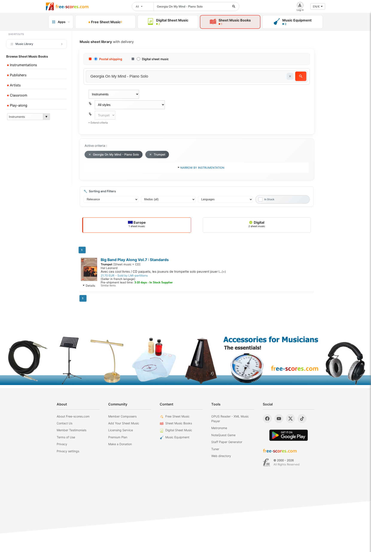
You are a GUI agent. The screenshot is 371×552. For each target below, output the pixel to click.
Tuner (215, 449)
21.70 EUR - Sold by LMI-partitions (124, 275)
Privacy (62, 444)
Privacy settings (68, 451)
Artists (15, 85)
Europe (137, 224)
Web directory (221, 456)
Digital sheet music (155, 59)
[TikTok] (302, 418)
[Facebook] (267, 418)
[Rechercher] (234, 6)
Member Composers (122, 416)
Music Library (24, 44)
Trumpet (159, 154)
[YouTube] (278, 418)
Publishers (17, 75)
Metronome (219, 428)
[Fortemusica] (266, 462)
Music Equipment (177, 437)
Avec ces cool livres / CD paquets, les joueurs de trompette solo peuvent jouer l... (163, 272)
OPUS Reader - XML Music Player (230, 418)
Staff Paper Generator (226, 442)
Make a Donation (120, 444)
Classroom (18, 95)
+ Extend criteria (98, 122)
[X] (290, 418)
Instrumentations (23, 65)
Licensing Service (120, 430)
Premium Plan (117, 437)
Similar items (108, 285)
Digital (256, 224)
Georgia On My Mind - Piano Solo (116, 154)
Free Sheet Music (177, 416)
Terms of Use (66, 437)
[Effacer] (290, 76)
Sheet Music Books (178, 423)
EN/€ (316, 6)
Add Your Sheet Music (123, 423)
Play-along (18, 105)
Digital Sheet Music (178, 430)
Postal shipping (110, 59)
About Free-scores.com (73, 416)
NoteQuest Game (223, 435)
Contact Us (64, 423)
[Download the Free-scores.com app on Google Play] (288, 435)
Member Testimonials (71, 430)
